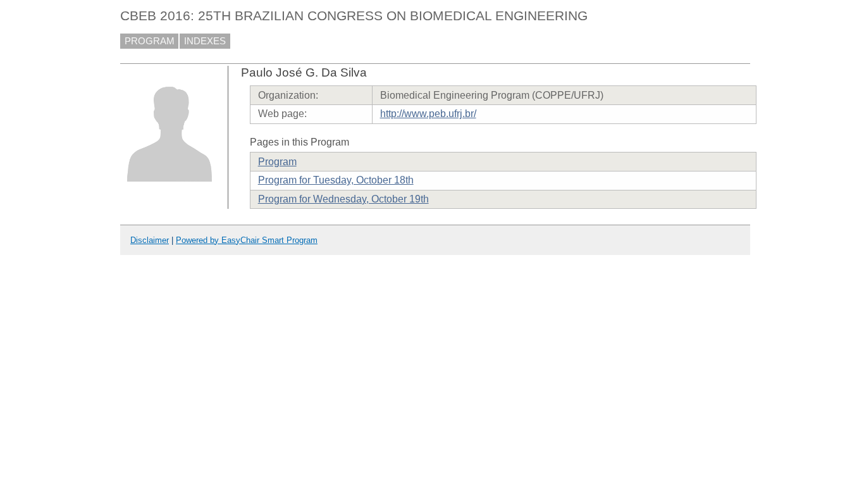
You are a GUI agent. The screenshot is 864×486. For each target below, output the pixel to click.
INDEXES (205, 41)
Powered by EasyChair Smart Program (247, 240)
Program (277, 161)
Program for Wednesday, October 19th (343, 199)
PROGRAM (150, 41)
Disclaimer (149, 240)
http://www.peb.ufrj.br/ (428, 113)
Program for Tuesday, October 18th (336, 180)
